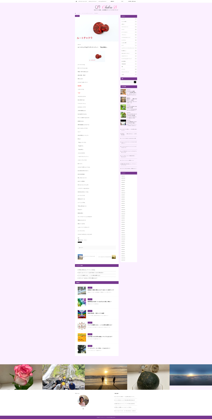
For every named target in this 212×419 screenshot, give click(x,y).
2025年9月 (123, 182)
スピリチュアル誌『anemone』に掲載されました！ (129, 168)
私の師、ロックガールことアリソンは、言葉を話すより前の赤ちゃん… (132, 125)
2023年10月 (123, 213)
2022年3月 (123, 253)
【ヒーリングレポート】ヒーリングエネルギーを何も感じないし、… (129, 142)
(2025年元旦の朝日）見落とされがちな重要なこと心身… (132, 102)
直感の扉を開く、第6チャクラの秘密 (96, 313)
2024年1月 (123, 207)
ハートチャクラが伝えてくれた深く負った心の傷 (132, 107)
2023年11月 (123, 211)
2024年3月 (123, 205)
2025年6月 (123, 184)
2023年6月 (123, 222)
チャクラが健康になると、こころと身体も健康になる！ (90, 275)
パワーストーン (129, 34)
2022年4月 (123, 251)
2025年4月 (123, 186)
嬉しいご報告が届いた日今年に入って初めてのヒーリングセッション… (132, 94)
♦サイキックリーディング (92, 1)
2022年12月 (123, 234)
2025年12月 (123, 178)
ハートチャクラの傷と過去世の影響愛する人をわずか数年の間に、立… (132, 110)
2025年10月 (123, 180)
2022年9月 (123, 241)
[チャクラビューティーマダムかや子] (106, 7)
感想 (129, 66)
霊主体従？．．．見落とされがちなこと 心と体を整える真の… (129, 134)
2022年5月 (123, 249)
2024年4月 (123, 203)
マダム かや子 (83, 406)
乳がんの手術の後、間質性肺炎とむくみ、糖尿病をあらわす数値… (132, 117)
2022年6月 (123, 247)
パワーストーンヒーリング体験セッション (127, 160)
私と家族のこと (129, 50)
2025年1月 (123, 190)
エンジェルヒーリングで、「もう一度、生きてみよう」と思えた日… (125, 410)
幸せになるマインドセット (129, 53)
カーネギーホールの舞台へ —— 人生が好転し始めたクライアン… (129, 130)
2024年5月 (123, 201)
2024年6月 (123, 199)
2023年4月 (123, 226)
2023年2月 (123, 230)
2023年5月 (123, 224)
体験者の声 (112, 1)
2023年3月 (123, 228)
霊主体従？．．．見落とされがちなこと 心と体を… (132, 99)
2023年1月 (123, 232)
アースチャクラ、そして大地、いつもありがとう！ (99, 348)
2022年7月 (123, 245)
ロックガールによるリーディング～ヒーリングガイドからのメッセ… (129, 147)
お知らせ (129, 24)
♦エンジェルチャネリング (102, 1)
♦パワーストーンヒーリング (83, 1)
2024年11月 (123, 192)
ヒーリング (129, 69)
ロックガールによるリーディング (129, 58)
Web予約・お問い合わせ (132, 1)
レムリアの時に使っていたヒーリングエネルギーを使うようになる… (129, 152)
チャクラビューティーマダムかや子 (105, 417)
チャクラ (81, 247)
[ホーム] (76, 1)
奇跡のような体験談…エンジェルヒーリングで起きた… (123, 407)
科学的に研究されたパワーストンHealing (87, 269)
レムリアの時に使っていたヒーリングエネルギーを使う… (132, 122)
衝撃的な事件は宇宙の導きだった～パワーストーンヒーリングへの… (129, 164)
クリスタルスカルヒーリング (129, 37)
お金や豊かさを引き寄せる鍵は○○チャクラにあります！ (100, 336)
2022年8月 (123, 243)
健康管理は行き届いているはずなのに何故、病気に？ (100, 301)
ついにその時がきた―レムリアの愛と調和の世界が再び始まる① (125, 400)
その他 (129, 74)
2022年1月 (123, 255)
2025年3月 (123, 188)
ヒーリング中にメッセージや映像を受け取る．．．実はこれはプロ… (129, 156)
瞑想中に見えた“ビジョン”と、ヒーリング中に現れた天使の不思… (125, 403)
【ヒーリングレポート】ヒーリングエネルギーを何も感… (132, 115)
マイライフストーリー (129, 26)
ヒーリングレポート (129, 32)
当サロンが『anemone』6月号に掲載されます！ (88, 278)
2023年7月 (123, 220)
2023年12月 (123, 209)
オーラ (129, 45)
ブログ (122, 1)
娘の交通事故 (129, 61)
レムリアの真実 (129, 21)
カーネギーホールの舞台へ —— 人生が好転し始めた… (132, 92)
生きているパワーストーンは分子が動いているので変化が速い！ (91, 272)
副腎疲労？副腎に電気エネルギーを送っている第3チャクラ (101, 289)
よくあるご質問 (129, 42)
